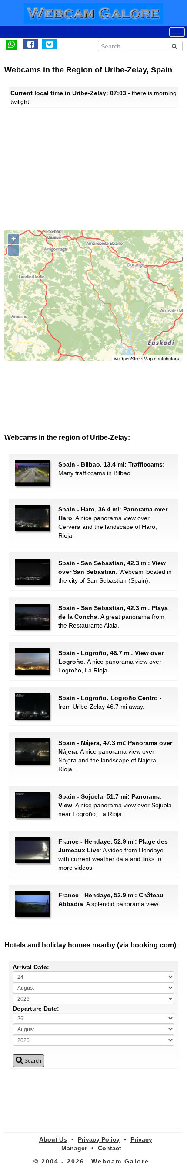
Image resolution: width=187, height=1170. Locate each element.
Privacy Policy (99, 1139)
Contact (109, 1148)
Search (32, 1061)
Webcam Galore (120, 1161)
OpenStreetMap (136, 358)
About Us (53, 1139)
